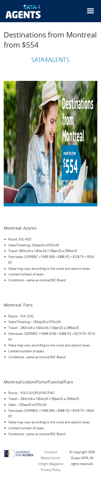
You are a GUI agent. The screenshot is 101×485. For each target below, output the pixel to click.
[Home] (23, 11)
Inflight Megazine (50, 464)
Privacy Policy (51, 469)
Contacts (50, 452)
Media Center (50, 458)
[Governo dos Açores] (19, 453)
